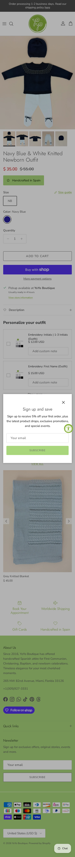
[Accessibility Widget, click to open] (68, 428)
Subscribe (37, 450)
